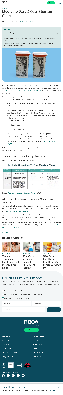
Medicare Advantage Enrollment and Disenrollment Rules (10, 262)
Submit (53, 310)
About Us (5, 340)
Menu (59, 3)
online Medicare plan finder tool (18, 211)
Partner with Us (38, 352)
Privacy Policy (51, 390)
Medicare (5, 8)
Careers (35, 348)
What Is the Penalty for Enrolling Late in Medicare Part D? (52, 262)
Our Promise (6, 348)
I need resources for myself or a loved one (17, 291)
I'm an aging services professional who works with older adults (24, 294)
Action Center (38, 344)
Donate (51, 3)
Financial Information (9, 352)
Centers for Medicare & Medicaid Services (22, 193)
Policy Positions (7, 357)
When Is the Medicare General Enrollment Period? (29, 262)
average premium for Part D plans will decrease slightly (21, 90)
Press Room (37, 340)
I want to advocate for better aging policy (17, 298)
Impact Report (7, 344)
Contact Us (37, 357)
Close (59, 387)
